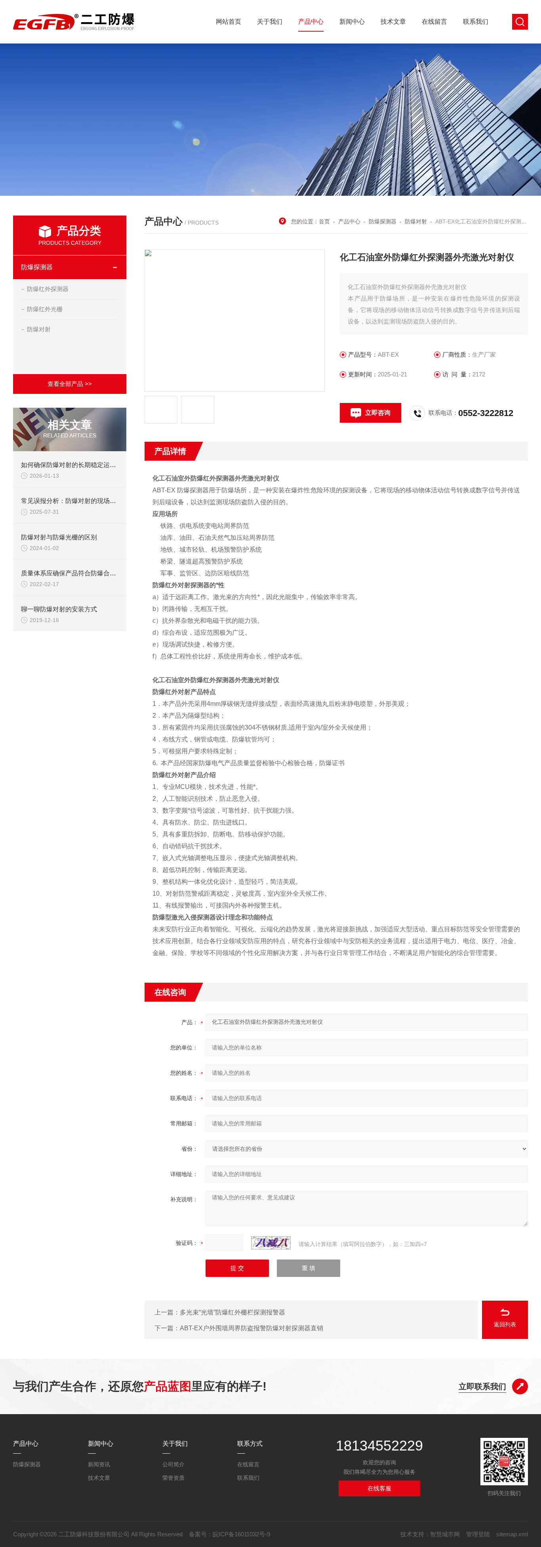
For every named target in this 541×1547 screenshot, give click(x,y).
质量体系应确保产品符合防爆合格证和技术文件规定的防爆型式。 (113, 573)
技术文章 (393, 21)
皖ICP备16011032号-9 (241, 1534)
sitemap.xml (512, 1534)
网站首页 (228, 21)
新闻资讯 (99, 1464)
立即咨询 (378, 412)
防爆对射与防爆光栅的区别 (59, 537)
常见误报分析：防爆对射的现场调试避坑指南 (84, 500)
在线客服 (379, 1488)
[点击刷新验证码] (271, 1243)
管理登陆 (478, 1534)
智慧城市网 (445, 1534)
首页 (324, 221)
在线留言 (434, 21)
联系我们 (475, 21)
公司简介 (173, 1464)
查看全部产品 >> (70, 383)
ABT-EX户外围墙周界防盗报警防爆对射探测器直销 (251, 1328)
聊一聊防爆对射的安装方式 (59, 609)
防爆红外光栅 (45, 309)
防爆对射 (39, 329)
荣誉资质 (173, 1478)
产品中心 (311, 21)
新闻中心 (352, 21)
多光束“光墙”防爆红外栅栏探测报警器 (232, 1312)
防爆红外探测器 (48, 289)
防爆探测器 (37, 267)
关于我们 (269, 21)
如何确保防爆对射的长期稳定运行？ (71, 464)
